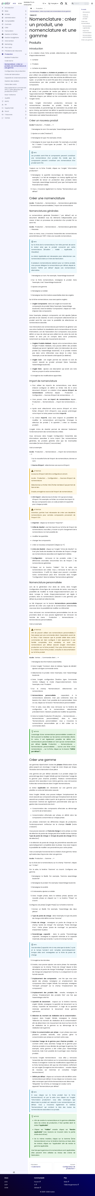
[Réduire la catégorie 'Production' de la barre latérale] (26, 54)
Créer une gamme (87, 40)
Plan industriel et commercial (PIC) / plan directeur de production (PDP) (15, 89)
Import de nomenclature (87, 31)
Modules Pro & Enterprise (29, 3)
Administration (10, 18)
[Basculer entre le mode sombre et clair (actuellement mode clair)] (92, 3)
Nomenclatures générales (87, 27)
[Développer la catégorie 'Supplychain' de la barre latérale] (26, 108)
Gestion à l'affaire (11, 34)
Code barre (9, 61)
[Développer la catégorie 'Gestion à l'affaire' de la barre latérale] (26, 34)
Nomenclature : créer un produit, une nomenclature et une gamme (15, 66)
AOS (14, 3)
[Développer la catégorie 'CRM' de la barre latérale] (26, 27)
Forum (36, 1182)
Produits (83, 9)
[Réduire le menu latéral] (14, 1172)
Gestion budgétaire (12, 37)
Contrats (8, 24)
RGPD (7, 101)
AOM (20, 3)
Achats (7, 14)
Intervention (9, 41)
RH (6, 105)
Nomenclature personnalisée (87, 36)
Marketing (8, 44)
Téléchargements (70, 1185)
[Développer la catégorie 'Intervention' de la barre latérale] (26, 40)
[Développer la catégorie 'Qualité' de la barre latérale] (26, 98)
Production (9, 54)
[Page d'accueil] (31, 8)
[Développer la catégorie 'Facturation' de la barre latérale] (26, 30)
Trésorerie (8, 115)
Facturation (9, 31)
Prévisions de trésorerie (13, 51)
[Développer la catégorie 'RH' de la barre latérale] (26, 104)
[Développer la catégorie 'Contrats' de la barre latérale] (26, 24)
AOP (6, 1185)
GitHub (36, 1188)
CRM (6, 28)
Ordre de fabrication (12, 74)
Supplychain (9, 108)
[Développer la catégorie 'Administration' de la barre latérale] (26, 17)
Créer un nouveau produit (85, 16)
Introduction (9, 8)
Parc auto (8, 47)
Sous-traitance (10, 95)
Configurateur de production (15, 71)
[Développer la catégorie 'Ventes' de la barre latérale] (26, 117)
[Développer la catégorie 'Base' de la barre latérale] (26, 11)
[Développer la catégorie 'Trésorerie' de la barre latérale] (26, 114)
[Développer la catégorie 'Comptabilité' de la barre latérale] (26, 21)
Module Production (11, 57)
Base (6, 11)
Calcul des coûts (11, 84)
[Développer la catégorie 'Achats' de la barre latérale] (26, 14)
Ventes (7, 118)
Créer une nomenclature (85, 22)
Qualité (7, 98)
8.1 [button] (43, 3)
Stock (7, 111)
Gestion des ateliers (12, 81)
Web (65, 1182)
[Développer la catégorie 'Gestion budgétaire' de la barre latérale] (26, 37)
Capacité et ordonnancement (16, 78)
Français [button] (54, 3)
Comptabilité (9, 21)
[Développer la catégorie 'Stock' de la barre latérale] (26, 111)
